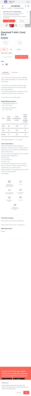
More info (19, 392)
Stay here (22, 21)
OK (26, 392)
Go (9, 21)
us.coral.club (6, 17)
